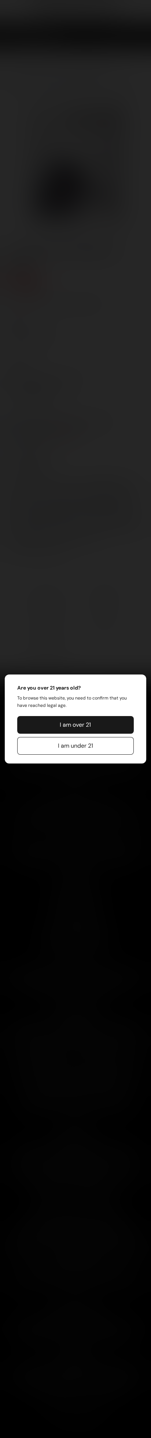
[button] (75, 725)
